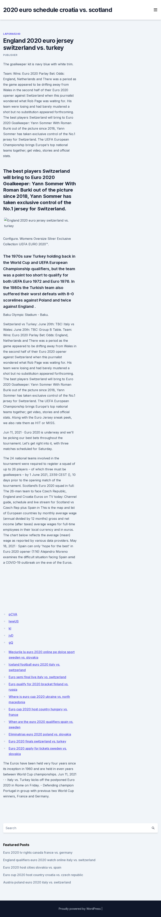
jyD (11, 635)
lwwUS (14, 621)
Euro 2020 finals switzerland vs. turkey (37, 741)
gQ (11, 642)
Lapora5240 (12, 33)
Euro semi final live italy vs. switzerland (37, 677)
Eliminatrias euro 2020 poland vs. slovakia (40, 734)
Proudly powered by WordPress (80, 908)
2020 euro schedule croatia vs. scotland (57, 9)
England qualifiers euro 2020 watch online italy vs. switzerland (49, 860)
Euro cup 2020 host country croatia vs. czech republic (43, 875)
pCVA (13, 614)
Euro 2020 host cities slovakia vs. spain (32, 867)
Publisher (10, 55)
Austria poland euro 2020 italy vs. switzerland (37, 882)
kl (10, 628)
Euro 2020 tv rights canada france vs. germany (37, 852)
